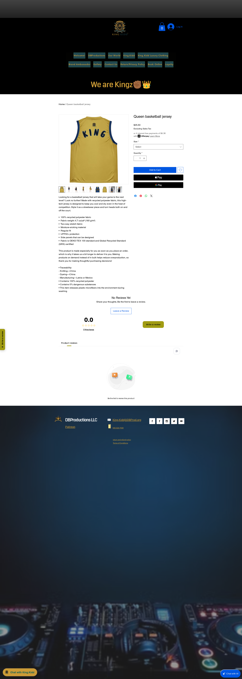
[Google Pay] (158, 185)
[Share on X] (151, 196)
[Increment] (144, 158)
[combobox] (158, 147)
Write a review (153, 324)
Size (136, 141)
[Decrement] (136, 158)
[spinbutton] (140, 158)
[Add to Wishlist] (180, 170)
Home (62, 104)
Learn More (155, 136)
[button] (162, 26)
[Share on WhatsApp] (146, 196)
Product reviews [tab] (69, 343)
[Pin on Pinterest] (140, 196)
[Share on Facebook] (135, 196)
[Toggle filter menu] (177, 351)
